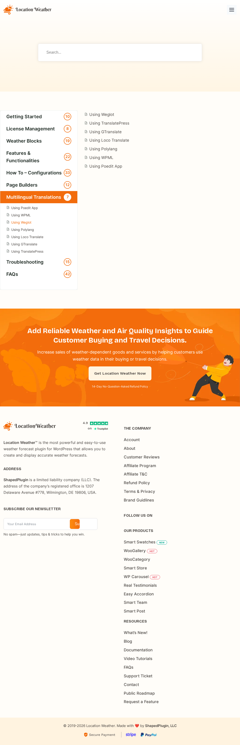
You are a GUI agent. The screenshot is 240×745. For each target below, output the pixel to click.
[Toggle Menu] (231, 10)
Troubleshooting (38, 262)
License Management (37, 129)
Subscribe (77, 524)
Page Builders (38, 185)
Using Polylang (22, 230)
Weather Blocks (38, 141)
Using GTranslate (24, 244)
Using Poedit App (24, 208)
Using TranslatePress (27, 251)
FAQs (38, 274)
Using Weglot (21, 222)
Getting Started (38, 116)
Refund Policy (139, 386)
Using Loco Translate (27, 237)
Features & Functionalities (38, 156)
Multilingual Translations (37, 197)
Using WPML (21, 215)
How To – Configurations (38, 173)
